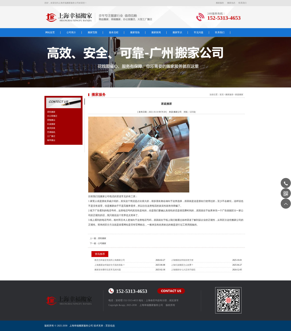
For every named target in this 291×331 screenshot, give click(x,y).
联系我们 (242, 3)
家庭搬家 (239, 94)
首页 (222, 94)
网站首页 (50, 32)
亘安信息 (110, 325)
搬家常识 (177, 32)
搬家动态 (231, 3)
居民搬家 (102, 238)
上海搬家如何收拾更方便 (182, 260)
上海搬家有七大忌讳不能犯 (183, 269)
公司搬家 (102, 243)
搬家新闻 (156, 32)
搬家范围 (92, 32)
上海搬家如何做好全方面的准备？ (109, 265)
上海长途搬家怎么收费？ (182, 265)
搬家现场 (135, 32)
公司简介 (71, 32)
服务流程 (113, 32)
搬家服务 (220, 3)
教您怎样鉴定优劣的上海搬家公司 (109, 260)
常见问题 (198, 32)
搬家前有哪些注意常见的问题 (107, 269)
